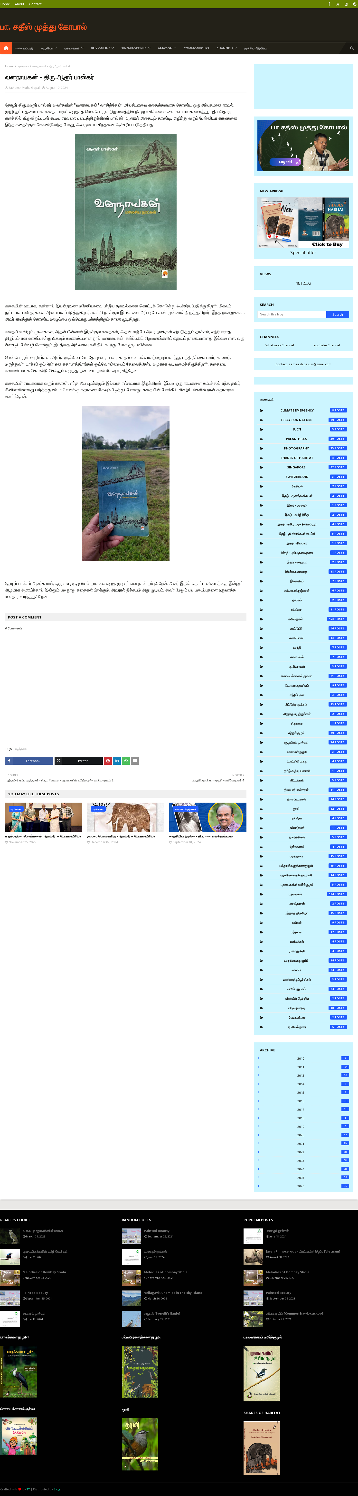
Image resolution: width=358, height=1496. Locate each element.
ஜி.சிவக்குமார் (311, 1027)
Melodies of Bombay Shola (44, 1272)
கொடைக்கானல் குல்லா (307, 676)
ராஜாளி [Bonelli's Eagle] (162, 1313)
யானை (313, 970)
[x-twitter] (338, 4)
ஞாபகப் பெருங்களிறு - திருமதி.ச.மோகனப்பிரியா (121, 836)
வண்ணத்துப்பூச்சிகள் (308, 979)
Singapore (310, 467)
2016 (322, 1101)
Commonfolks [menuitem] (196, 48)
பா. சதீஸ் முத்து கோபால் (43, 26)
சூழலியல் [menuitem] (47, 48)
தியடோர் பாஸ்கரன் (309, 790)
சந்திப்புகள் (312, 695)
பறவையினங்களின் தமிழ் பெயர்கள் (45, 1251)
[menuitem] (6, 48)
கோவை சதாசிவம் (309, 685)
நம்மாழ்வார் (312, 827)
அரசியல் (313, 486)
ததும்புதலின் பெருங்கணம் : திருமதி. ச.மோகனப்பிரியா (43, 836)
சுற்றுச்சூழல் (311, 733)
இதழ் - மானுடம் (310, 562)
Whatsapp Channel (279, 345)
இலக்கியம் (312, 581)
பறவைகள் (311, 894)
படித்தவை (23, 66)
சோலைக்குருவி (310, 752)
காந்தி (313, 647)
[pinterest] (355, 4)
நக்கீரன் (313, 818)
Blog (57, 1489)
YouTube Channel (327, 345)
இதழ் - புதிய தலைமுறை (307, 552)
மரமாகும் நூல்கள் (34, 1313)
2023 (322, 1160)
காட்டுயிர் (312, 628)
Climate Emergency (307, 410)
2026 (322, 1186)
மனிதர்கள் (312, 941)
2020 (322, 1135)
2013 (322, 1075)
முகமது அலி (311, 951)
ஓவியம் (313, 600)
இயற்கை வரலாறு (309, 571)
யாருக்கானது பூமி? (309, 960)
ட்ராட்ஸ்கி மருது (310, 761)
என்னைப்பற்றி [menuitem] (24, 48)
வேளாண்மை (311, 1017)
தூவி (313, 808)
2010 (321, 1058)
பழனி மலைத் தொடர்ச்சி (307, 875)
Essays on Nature (307, 420)
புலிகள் (313, 922)
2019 (321, 1126)
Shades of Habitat (307, 458)
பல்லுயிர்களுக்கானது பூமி (307, 865)
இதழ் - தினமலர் (310, 543)
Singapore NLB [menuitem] (134, 48)
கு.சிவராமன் (311, 666)
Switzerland (310, 477)
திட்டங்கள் (312, 780)
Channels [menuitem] (225, 48)
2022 (322, 1152)
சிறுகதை (312, 723)
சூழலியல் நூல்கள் (309, 742)
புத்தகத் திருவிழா (309, 913)
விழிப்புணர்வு (311, 1008)
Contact (35, 4)
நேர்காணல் (312, 846)
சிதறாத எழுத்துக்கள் (308, 714)
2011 (322, 1067)
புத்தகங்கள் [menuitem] (72, 48)
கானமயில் (312, 657)
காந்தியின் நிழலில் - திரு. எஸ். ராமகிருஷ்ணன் (201, 836)
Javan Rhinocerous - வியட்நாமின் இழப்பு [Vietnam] (303, 1251)
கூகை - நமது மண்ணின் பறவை (43, 1230)
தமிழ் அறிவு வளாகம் (309, 771)
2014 (321, 1084)
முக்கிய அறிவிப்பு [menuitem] (256, 48)
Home (5, 4)
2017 (322, 1109)
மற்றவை (312, 932)
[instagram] (346, 4)
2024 (322, 1169)
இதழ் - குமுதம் (310, 505)
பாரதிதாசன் (311, 903)
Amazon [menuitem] (165, 48)
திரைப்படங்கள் (310, 799)
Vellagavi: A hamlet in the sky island (173, 1292)
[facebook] (329, 4)
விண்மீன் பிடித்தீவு (309, 998)
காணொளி (311, 638)
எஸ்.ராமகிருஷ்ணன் (309, 590)
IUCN (313, 429)
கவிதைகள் (311, 619)
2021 (322, 1143)
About (19, 4)
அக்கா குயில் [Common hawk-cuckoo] (294, 1313)
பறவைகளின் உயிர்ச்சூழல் (307, 884)
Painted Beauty (35, 1292)
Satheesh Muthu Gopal (24, 88)
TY (28, 1489)
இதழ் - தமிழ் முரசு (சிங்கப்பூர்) (306, 524)
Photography (309, 448)
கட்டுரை (312, 609)
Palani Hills (310, 439)
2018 (321, 1118)
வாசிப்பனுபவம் (310, 989)
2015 (321, 1092)
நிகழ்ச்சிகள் (311, 837)
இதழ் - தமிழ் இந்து (309, 514)
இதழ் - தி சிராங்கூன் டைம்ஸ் (306, 533)
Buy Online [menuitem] (100, 48)
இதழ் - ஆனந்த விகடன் (308, 495)
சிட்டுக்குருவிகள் (309, 704)
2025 (322, 1177)
